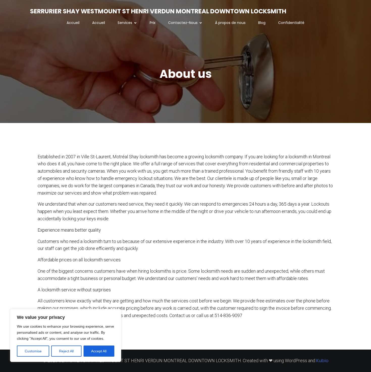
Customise (33, 351)
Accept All (99, 351)
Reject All (66, 351)
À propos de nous (230, 22)
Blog (262, 22)
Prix (152, 22)
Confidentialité (291, 22)
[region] (65, 335)
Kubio (322, 360)
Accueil (73, 22)
